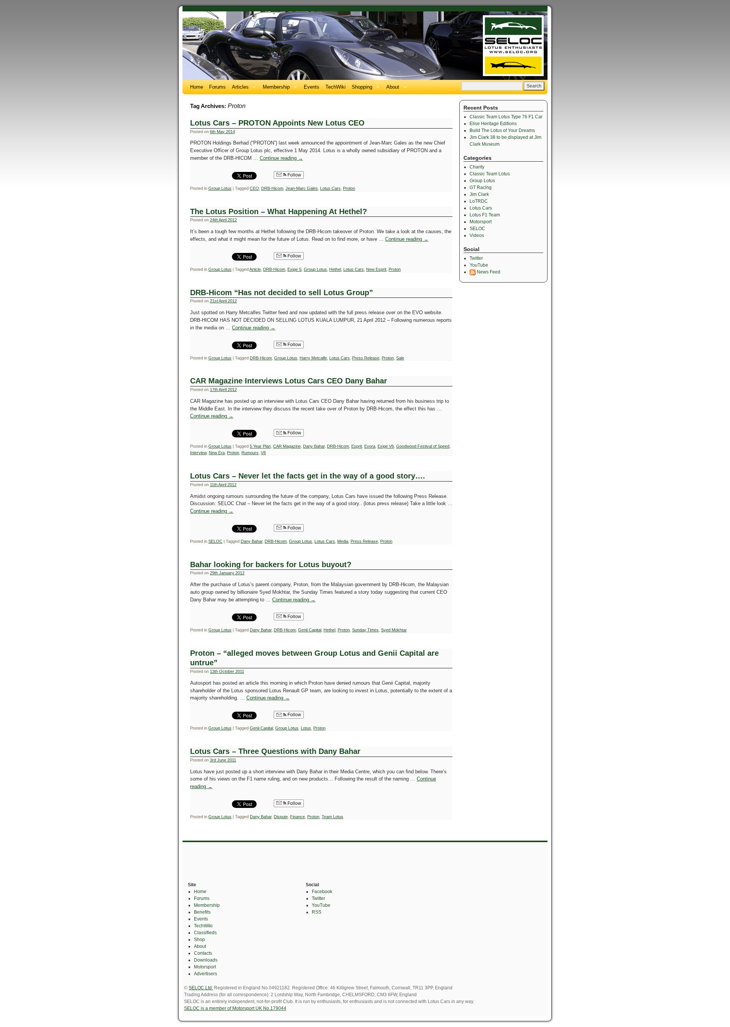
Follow (293, 175)
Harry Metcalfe (313, 358)
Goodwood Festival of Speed (422, 446)
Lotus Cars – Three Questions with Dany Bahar (275, 751)
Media (342, 541)
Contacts (203, 953)
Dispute (281, 816)
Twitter (476, 258)
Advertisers (205, 973)
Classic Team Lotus (490, 173)
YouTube (479, 265)
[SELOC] (365, 45)
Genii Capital (309, 630)
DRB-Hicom (272, 188)
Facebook (322, 891)
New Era (217, 452)
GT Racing (481, 187)
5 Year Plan (260, 446)
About (391, 89)
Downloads (205, 960)
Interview (198, 452)
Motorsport (481, 221)
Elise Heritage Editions (493, 123)
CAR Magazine (287, 446)
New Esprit (376, 269)
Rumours (250, 452)
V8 (263, 452)
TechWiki (335, 87)
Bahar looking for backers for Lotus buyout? (270, 564)
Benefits (202, 912)
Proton (349, 188)
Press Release (365, 358)
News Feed (488, 272)
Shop (199, 939)
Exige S (294, 269)
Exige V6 (386, 446)
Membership (275, 89)
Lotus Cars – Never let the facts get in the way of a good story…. (307, 476)
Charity (477, 167)
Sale (400, 358)
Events (311, 87)
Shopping (360, 89)
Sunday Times (365, 630)
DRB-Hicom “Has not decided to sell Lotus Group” (281, 292)
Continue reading (281, 158)
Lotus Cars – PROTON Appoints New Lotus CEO (277, 123)
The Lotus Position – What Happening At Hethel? (278, 211)
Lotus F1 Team (485, 215)
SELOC (215, 541)
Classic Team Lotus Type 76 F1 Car (506, 116)
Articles (239, 89)
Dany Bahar (314, 446)
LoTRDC (479, 201)
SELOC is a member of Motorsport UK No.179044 (235, 1008)
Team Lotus (332, 816)
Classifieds (205, 932)
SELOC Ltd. (201, 987)
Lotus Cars (330, 188)
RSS (316, 912)
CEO (254, 188)
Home (196, 87)
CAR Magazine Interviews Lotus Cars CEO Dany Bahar (288, 381)
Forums (217, 87)
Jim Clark (479, 194)
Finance (297, 816)
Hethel (335, 269)
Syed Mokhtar (394, 630)
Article (255, 269)
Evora (369, 446)
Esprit (356, 446)
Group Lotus (220, 188)
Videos (477, 235)
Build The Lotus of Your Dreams (502, 130)
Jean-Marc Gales (302, 188)
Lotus (306, 728)
